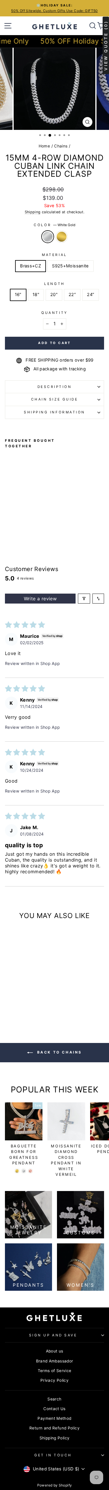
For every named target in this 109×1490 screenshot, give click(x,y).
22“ (72, 294)
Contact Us (54, 1408)
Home (44, 146)
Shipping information (54, 412)
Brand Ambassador (54, 1361)
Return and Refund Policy (54, 1428)
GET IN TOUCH (53, 1455)
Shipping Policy (55, 1438)
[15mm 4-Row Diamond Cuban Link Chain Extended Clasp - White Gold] (8, 510)
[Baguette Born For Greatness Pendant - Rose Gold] (30, 1171)
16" (18, 294)
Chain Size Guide (54, 399)
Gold (61, 237)
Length (54, 284)
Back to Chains (58, 1052)
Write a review (40, 599)
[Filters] (84, 599)
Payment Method (54, 1418)
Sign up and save (53, 1335)
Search (54, 1399)
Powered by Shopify (54, 1485)
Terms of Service (55, 1370)
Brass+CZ (30, 266)
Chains (60, 146)
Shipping (33, 212)
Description (54, 387)
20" (54, 294)
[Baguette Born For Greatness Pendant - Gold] (17, 1171)
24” (90, 294)
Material (54, 255)
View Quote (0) (105, 45)
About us (54, 1351)
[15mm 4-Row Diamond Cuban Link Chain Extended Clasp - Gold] (15, 510)
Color (54, 225)
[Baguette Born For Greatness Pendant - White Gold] (24, 1171)
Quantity (54, 313)
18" (36, 294)
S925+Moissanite (70, 266)
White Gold (47, 237)
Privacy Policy (54, 1380)
